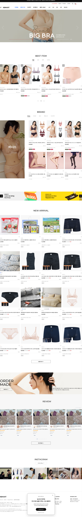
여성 (53, 7)
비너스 (28, 116)
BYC (40, 116)
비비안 (34, 116)
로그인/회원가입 (54, 3)
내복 (61, 7)
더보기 (12, 152)
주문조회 (59, 3)
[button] (4, 27)
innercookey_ (40, 463)
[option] (41, 82)
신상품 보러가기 (41, 509)
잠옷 (57, 7)
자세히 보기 (6, 389)
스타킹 (48, 60)
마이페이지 (64, 3)
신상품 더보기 (40, 361)
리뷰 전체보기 (40, 443)
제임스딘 (46, 116)
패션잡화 (65, 7)
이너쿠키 (53, 116)
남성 (49, 7)
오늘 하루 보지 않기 (41, 512)
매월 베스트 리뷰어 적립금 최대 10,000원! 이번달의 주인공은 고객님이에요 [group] (41, 1)
